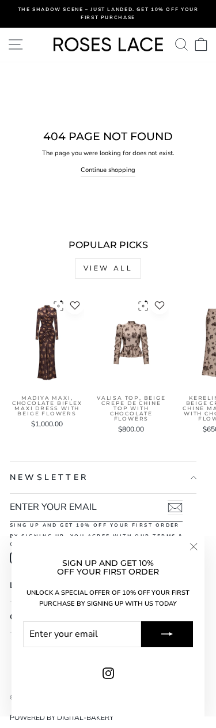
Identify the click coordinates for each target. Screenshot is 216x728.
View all (108, 268)
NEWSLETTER (49, 477)
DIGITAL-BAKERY (85, 717)
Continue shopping (108, 170)
